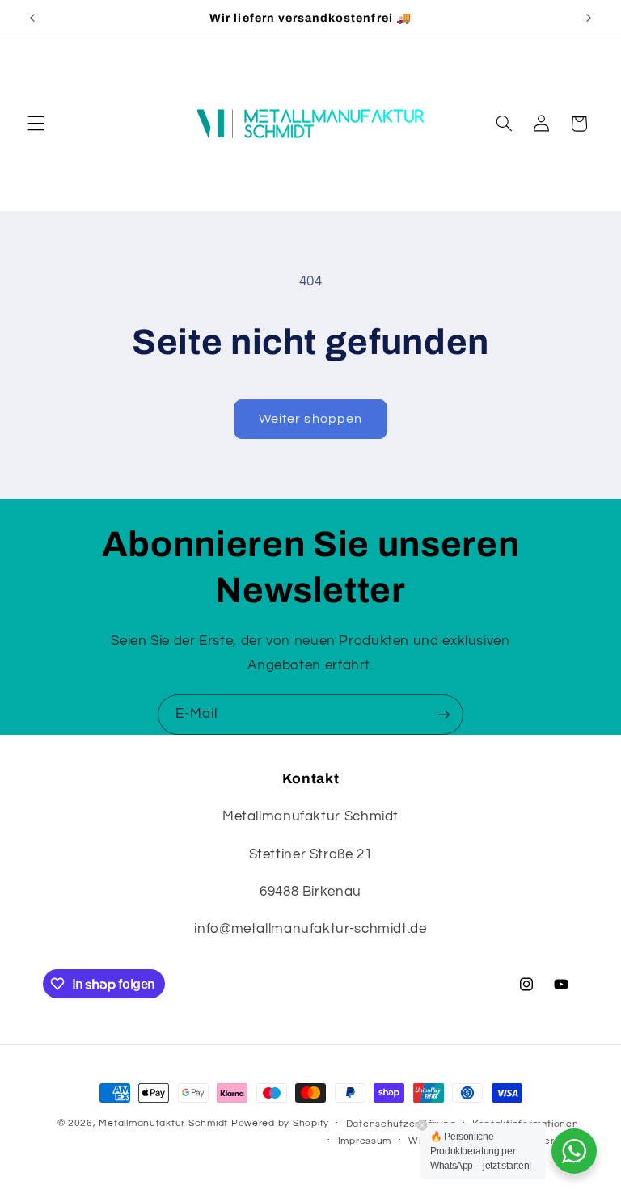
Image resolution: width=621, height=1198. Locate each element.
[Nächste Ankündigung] (588, 18)
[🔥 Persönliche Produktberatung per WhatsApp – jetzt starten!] (574, 1151)
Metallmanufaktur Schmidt (163, 1123)
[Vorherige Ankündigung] (32, 18)
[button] (35, 123)
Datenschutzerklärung (401, 1124)
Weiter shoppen (310, 418)
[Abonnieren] (444, 714)
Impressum (365, 1141)
